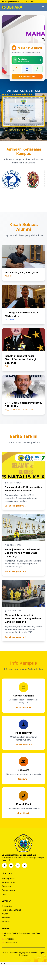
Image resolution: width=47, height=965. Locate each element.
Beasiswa (22, 779)
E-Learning (7, 906)
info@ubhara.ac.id (11, 2)
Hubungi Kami (22, 813)
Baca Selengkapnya (14, 506)
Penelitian (6, 886)
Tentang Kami (8, 878)
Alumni (5, 914)
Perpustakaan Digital (11, 910)
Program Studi (8, 882)
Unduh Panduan (22, 744)
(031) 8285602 (29, 2)
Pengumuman (8, 890)
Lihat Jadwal (22, 707)
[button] (11, 179)
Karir (4, 894)
